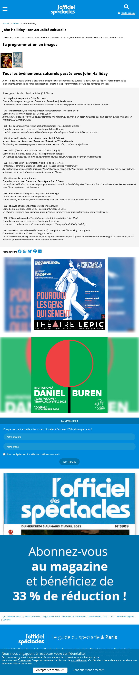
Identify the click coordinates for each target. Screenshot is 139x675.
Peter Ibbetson (16, 162)
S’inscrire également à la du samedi (32, 454)
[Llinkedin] (40, 251)
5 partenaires (24, 660)
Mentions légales (125, 616)
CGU (112, 616)
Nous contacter (32, 616)
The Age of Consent (19, 205)
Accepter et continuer (50, 670)
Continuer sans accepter (88, 670)
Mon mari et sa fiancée (21, 230)
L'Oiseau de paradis (19, 218)
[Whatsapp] (25, 251)
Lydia (12, 98)
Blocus (12, 138)
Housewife (14, 178)
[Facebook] (19, 251)
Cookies (7, 619)
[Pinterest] (35, 251)
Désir (12, 150)
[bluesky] (29, 251)
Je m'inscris (69, 461)
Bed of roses (15, 193)
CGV (105, 616)
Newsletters (95, 616)
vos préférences (79, 660)
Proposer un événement (74, 616)
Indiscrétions (16, 110)
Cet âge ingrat (16, 125)
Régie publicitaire (51, 616)
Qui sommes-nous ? (13, 616)
